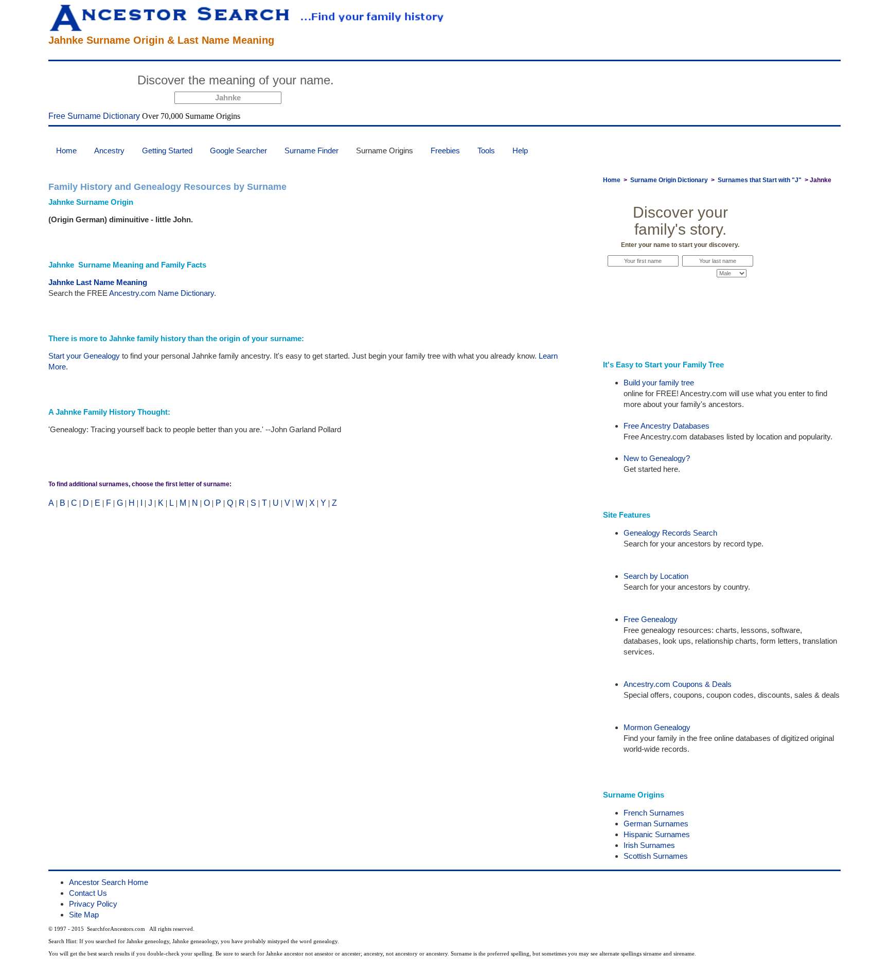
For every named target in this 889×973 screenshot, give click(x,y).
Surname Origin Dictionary (669, 180)
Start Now (378, 82)
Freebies (445, 150)
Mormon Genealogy (657, 727)
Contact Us (88, 893)
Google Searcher (238, 150)
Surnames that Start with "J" (760, 180)
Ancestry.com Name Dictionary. (162, 293)
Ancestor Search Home (108, 882)
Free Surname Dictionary (94, 116)
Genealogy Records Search (670, 532)
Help (520, 150)
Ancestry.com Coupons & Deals (678, 684)
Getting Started (167, 150)
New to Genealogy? (657, 458)
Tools (486, 150)
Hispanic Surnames (657, 834)
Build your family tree (659, 382)
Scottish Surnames (656, 856)
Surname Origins (384, 150)
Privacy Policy (93, 903)
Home (66, 150)
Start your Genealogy (84, 355)
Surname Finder (312, 150)
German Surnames (656, 823)
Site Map (84, 914)
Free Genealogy (651, 619)
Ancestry (109, 150)
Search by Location (656, 576)
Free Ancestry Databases (666, 425)
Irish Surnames (649, 845)
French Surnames (654, 812)
